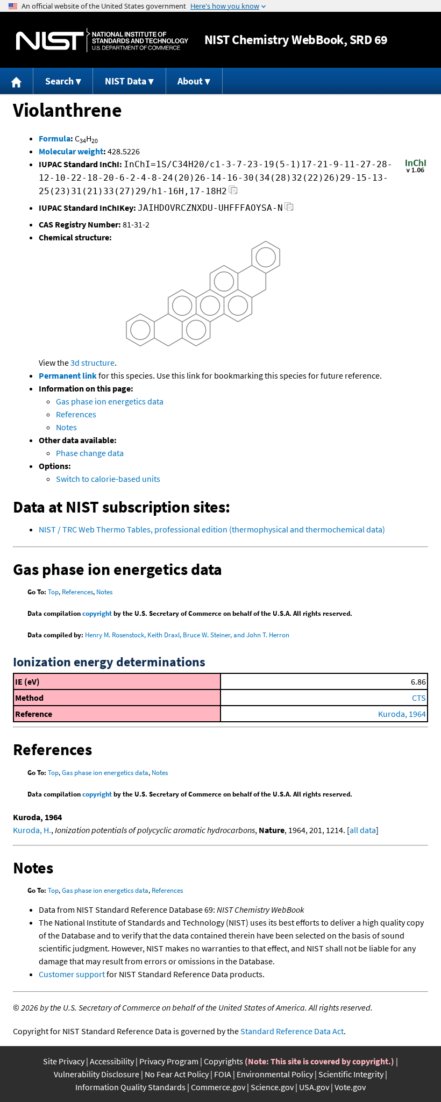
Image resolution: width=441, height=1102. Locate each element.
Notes (66, 427)
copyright (97, 613)
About (190, 81)
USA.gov (314, 1087)
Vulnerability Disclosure (96, 1074)
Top (53, 591)
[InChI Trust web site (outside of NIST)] (415, 171)
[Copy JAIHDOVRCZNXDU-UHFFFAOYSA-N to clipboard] (289, 209)
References (76, 414)
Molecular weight (71, 151)
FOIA (222, 1074)
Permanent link (68, 375)
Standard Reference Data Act (292, 1031)
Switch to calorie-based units (108, 478)
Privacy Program (168, 1061)
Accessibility (112, 1061)
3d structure (92, 362)
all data (363, 829)
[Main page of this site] (16, 81)
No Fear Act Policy (177, 1074)
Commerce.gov (218, 1087)
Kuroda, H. (32, 829)
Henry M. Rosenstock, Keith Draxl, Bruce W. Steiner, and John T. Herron (187, 634)
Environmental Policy (275, 1074)
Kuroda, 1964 (402, 713)
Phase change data (90, 452)
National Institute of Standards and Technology (102, 40)
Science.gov (272, 1087)
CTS (419, 697)
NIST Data (125, 81)
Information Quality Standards (130, 1087)
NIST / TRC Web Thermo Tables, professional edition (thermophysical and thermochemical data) (212, 529)
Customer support (72, 974)
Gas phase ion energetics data (109, 401)
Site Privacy (63, 1061)
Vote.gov (350, 1087)
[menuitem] (16, 81)
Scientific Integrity (350, 1074)
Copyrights (223, 1061)
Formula (54, 138)
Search (59, 81)
